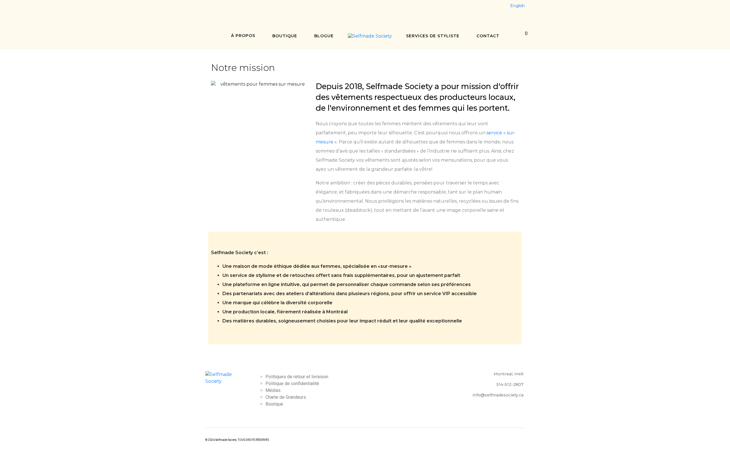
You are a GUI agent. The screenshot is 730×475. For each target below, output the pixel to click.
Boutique (284, 35)
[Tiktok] (241, 7)
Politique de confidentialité (292, 383)
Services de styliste (432, 35)
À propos (243, 35)
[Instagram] (220, 7)
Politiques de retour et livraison (296, 376)
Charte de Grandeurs (285, 397)
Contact (487, 35)
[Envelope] (252, 7)
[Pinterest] (231, 7)
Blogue (324, 35)
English (517, 5)
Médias (273, 390)
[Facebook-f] (209, 7)
